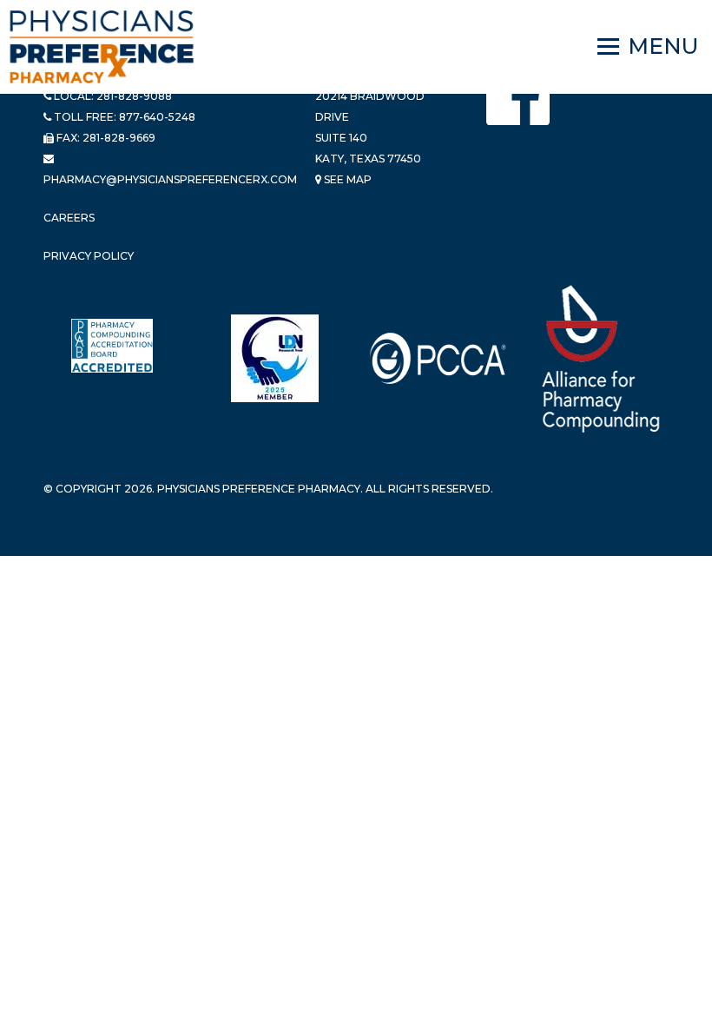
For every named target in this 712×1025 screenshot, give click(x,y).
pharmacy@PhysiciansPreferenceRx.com (170, 179)
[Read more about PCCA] (437, 358)
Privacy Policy (88, 255)
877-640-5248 (157, 116)
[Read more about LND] (275, 358)
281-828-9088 (134, 95)
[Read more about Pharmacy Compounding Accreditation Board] (112, 346)
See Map (346, 179)
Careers (69, 217)
